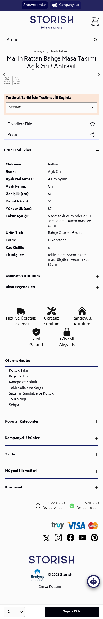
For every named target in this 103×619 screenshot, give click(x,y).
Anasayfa (39, 52)
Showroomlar (34, 5)
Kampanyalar (69, 5)
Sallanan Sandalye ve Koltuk (31, 394)
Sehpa (14, 405)
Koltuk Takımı (20, 371)
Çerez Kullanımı (51, 587)
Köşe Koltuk (19, 377)
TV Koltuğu (18, 399)
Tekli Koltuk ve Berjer (26, 388)
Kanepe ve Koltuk (23, 382)
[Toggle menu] (7, 22)
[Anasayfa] (51, 22)
